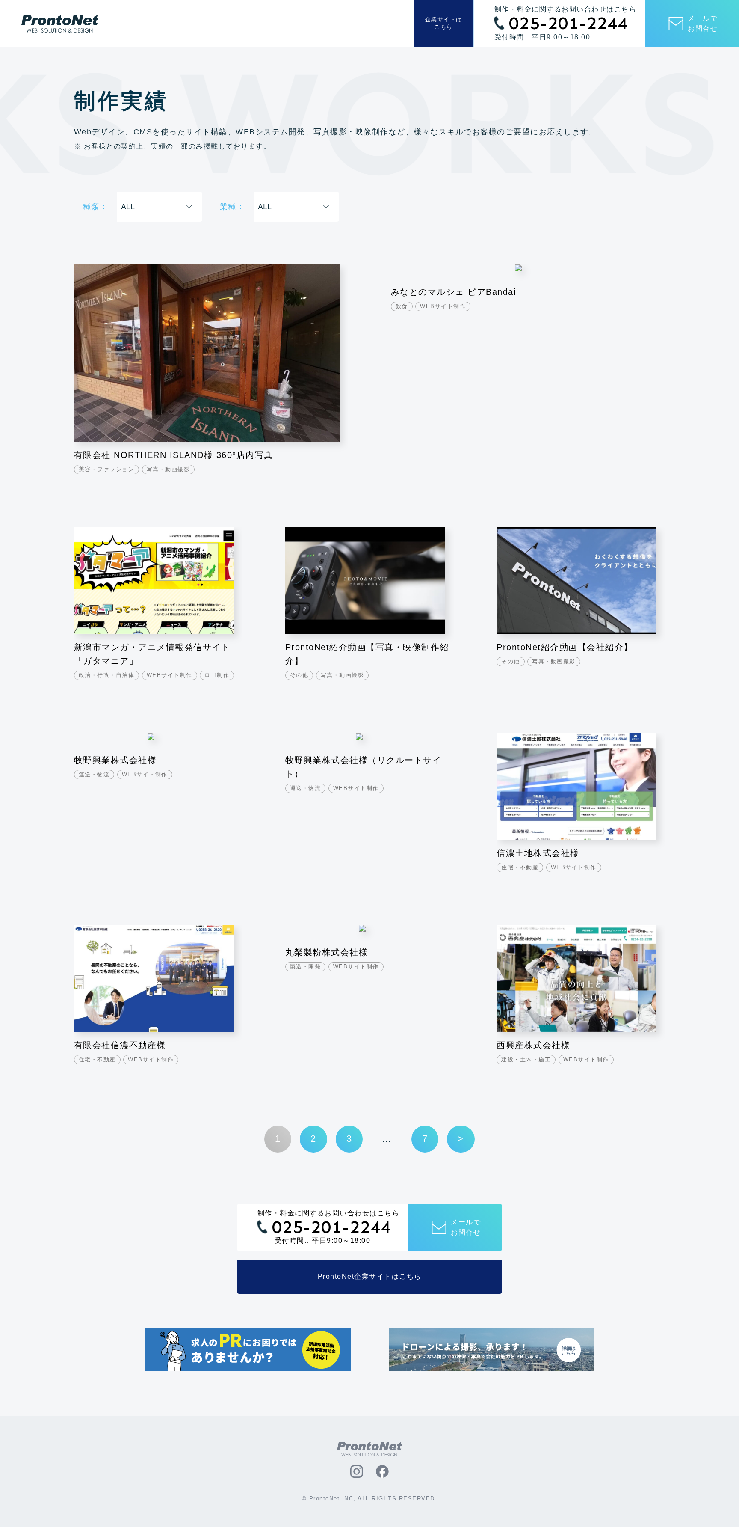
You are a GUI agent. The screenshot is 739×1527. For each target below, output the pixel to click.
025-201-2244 (569, 23)
